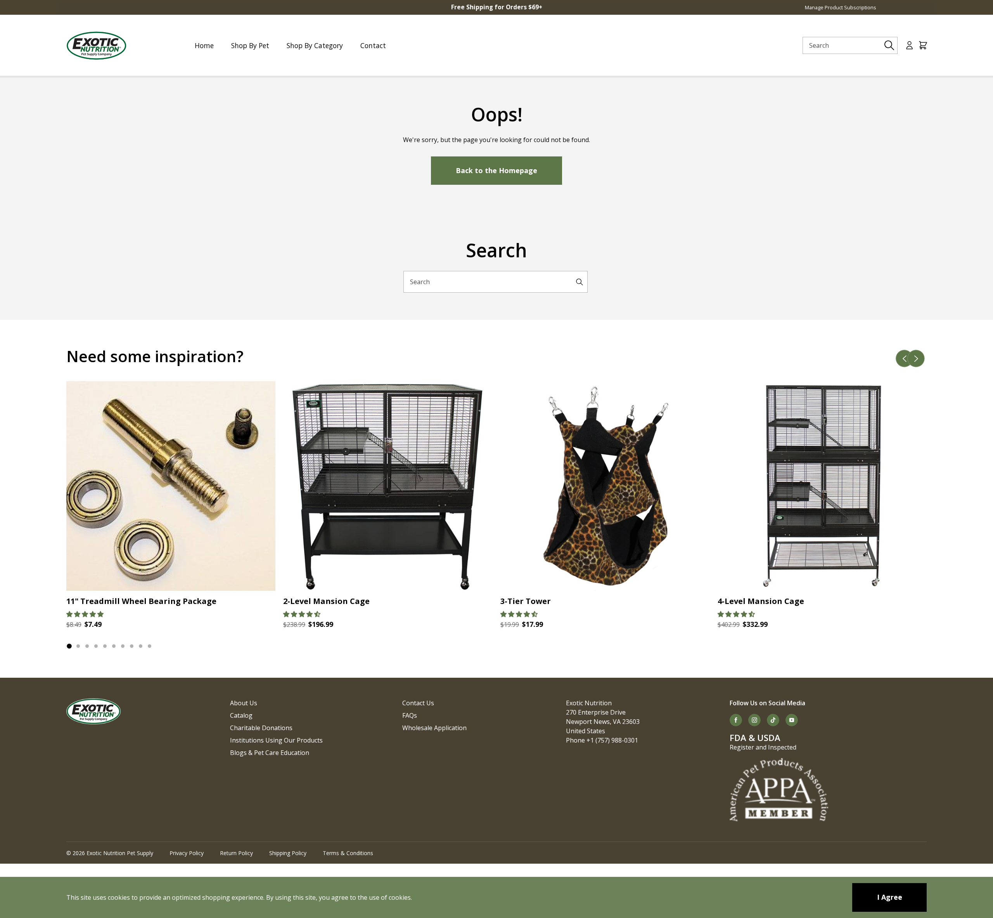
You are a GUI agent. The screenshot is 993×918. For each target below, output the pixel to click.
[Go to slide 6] (113, 646)
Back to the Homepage (496, 170)
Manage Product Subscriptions (840, 7)
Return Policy (236, 853)
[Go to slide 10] (149, 646)
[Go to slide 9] (140, 646)
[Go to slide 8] (131, 646)
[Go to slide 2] (78, 646)
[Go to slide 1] (69, 646)
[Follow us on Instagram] (754, 720)
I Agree (889, 897)
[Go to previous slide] (904, 358)
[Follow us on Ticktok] (773, 720)
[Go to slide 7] (122, 646)
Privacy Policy (187, 853)
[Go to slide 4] (96, 646)
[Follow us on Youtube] (791, 720)
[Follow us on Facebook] (736, 720)
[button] (85, 614)
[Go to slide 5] (104, 646)
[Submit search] (889, 45)
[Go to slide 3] (87, 646)
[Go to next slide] (916, 358)
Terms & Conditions (348, 853)
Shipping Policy (287, 853)
